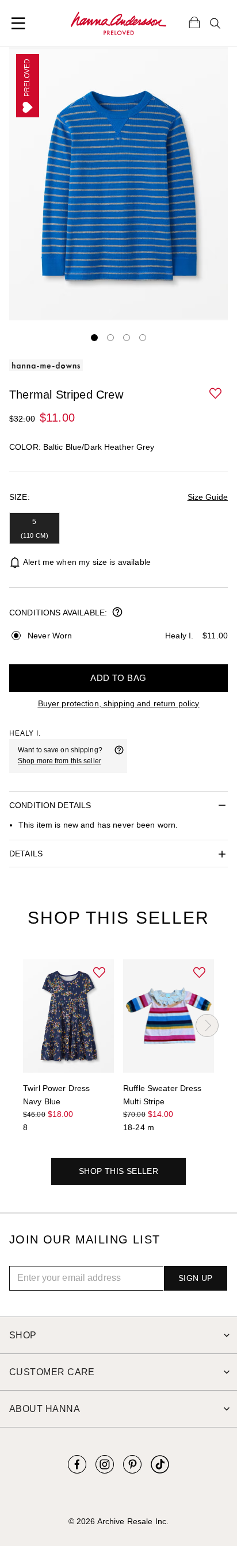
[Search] (215, 23)
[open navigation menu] (18, 23)
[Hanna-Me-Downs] (118, 23)
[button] (216, 393)
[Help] (119, 756)
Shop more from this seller (59, 761)
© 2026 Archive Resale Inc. (118, 1521)
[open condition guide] (117, 613)
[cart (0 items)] (194, 22)
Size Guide (208, 497)
